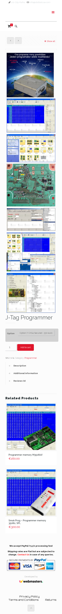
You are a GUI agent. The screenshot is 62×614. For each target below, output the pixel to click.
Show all (51, 41)
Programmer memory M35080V (26, 455)
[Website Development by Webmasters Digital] (31, 584)
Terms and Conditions (23, 599)
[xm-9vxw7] (30, 76)
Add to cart (25, 347)
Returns (50, 599)
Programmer (30, 358)
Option (10, 333)
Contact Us (23, 554)
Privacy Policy (29, 596)
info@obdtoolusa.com (40, 2)
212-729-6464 (18, 2)
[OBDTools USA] (31, 13)
